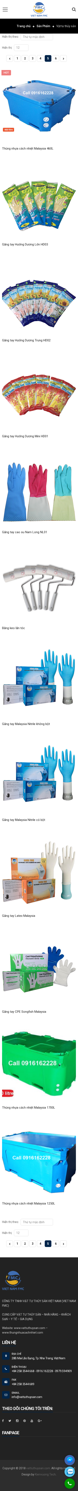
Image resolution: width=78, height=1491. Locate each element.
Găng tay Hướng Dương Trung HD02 (26, 340)
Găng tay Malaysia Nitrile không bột (26, 724)
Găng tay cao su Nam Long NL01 (24, 532)
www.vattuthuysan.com (29, 1328)
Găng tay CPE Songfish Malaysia (24, 1012)
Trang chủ (24, 26)
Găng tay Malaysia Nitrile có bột (23, 820)
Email (16, 1392)
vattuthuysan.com (38, 1468)
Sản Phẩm (43, 26)
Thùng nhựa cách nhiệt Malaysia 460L (27, 148)
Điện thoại (19, 1366)
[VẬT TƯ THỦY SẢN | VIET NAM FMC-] (39, 9)
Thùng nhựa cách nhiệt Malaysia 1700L (28, 1107)
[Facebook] (3, 1420)
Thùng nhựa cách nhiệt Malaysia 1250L (28, 1203)
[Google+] (40, 1420)
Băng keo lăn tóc (13, 628)
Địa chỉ (16, 1353)
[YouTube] (32, 1420)
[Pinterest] (24, 1420)
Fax (14, 1379)
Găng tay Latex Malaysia (18, 916)
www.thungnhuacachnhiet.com (22, 1332)
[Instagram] (17, 1420)
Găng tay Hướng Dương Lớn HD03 (25, 244)
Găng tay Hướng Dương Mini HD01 (25, 436)
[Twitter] (10, 1420)
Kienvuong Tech (45, 1474)
